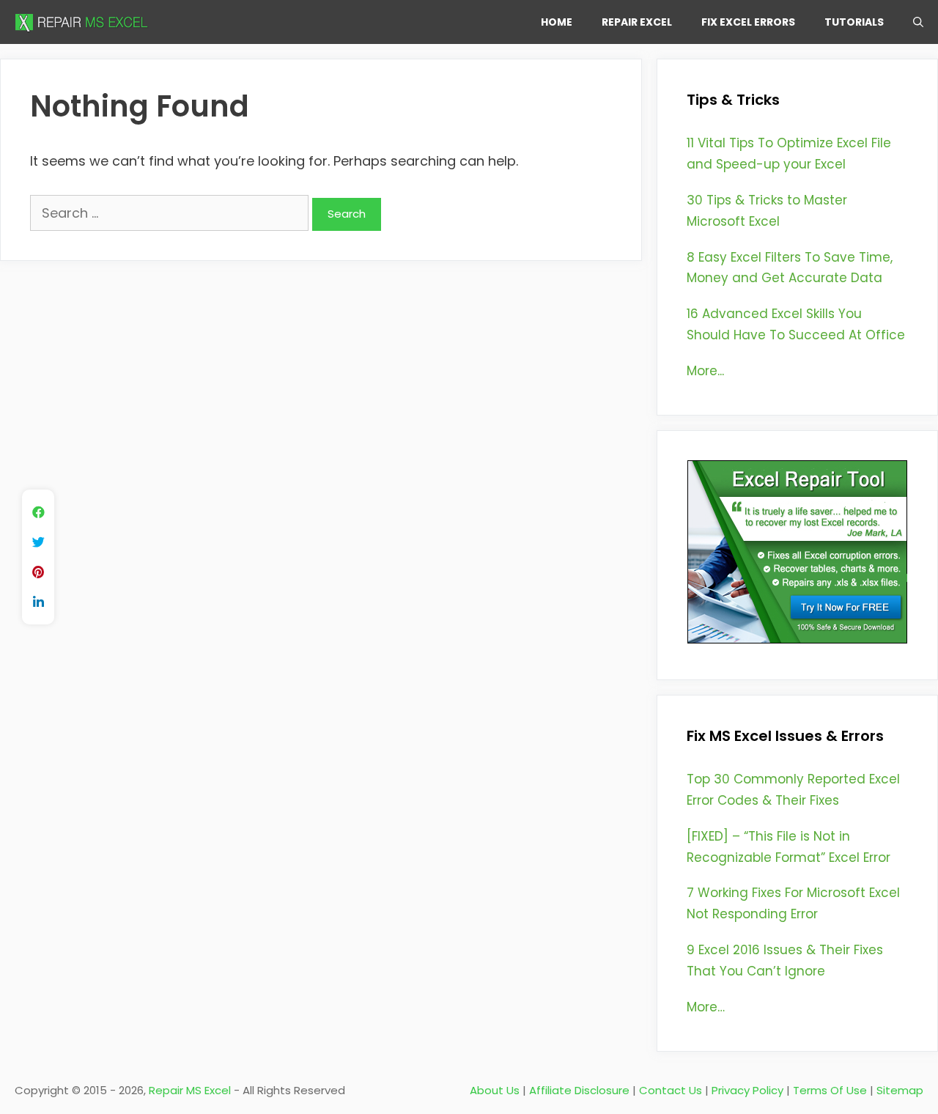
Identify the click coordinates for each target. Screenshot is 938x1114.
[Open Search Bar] (918, 22)
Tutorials (854, 22)
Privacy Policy (747, 1090)
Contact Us (670, 1090)
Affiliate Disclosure (579, 1090)
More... (705, 371)
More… (706, 1007)
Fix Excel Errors (748, 22)
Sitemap (899, 1090)
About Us (495, 1090)
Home (556, 22)
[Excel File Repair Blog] (84, 22)
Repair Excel (637, 22)
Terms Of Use (830, 1090)
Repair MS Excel (190, 1090)
